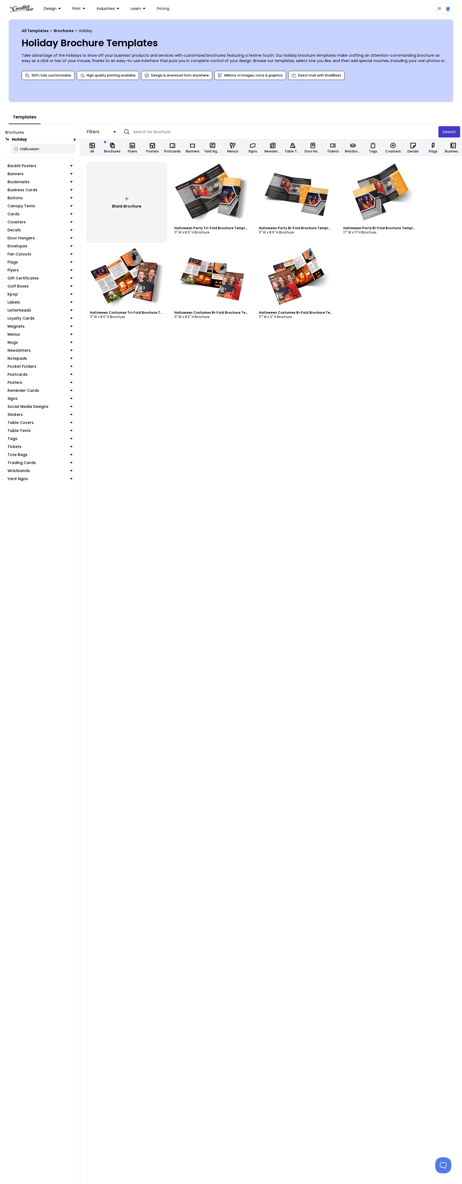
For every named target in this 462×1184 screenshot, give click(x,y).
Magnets (16, 326)
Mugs (12, 342)
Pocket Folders (21, 366)
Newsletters (19, 350)
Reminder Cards (23, 390)
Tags (12, 438)
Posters (14, 382)
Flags (12, 262)
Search (449, 132)
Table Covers (20, 422)
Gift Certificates (23, 278)
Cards (13, 214)
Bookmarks (18, 182)
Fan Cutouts (19, 254)
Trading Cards (21, 462)
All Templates (35, 30)
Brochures (64, 30)
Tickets (14, 446)
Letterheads (19, 310)
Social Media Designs (27, 406)
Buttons (15, 198)
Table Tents (19, 430)
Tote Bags (17, 454)
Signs (12, 398)
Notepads (17, 358)
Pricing (163, 8)
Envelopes (17, 246)
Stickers (15, 414)
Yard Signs (17, 478)
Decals (14, 230)
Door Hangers (21, 238)
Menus (13, 334)
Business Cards (22, 190)
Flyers (13, 270)
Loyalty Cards (20, 318)
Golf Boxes (18, 286)
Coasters (16, 222)
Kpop (12, 294)
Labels (13, 302)
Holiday (19, 139)
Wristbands (18, 470)
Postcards (17, 374)
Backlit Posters (21, 165)
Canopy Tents (21, 206)
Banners (15, 174)
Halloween (29, 149)
